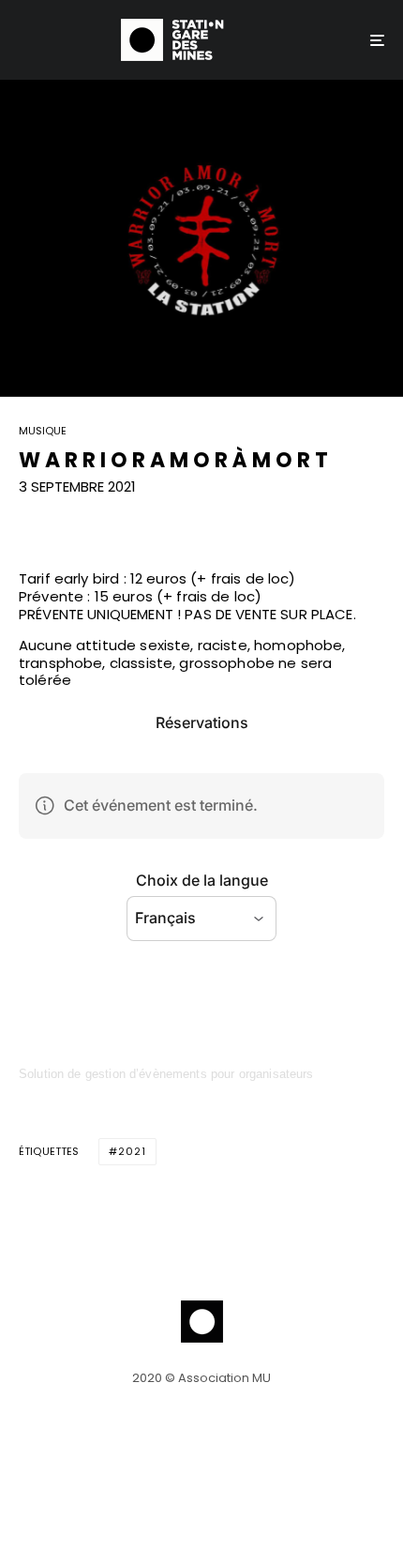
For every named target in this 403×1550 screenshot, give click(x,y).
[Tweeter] (77, 521)
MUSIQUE (43, 431)
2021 (132, 1151)
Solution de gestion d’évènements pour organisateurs (166, 1074)
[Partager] (29, 521)
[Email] (126, 521)
